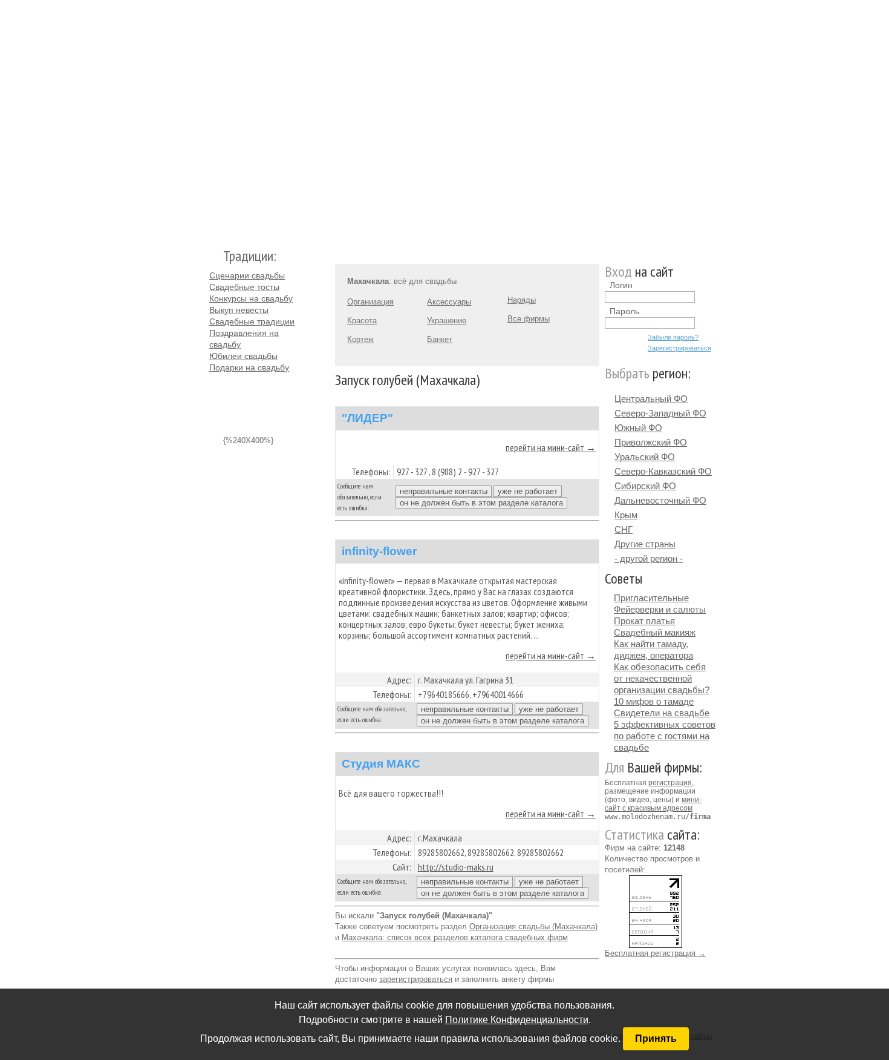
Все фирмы (528, 318)
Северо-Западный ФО (660, 413)
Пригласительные (651, 598)
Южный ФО (638, 428)
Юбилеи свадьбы (243, 356)
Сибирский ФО (645, 486)
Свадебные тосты (244, 287)
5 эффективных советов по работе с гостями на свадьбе (664, 735)
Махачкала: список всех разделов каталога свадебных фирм (455, 937)
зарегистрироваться (415, 979)
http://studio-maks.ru (455, 867)
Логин (621, 285)
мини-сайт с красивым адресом (653, 803)
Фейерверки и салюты (660, 609)
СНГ (623, 529)
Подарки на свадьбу (249, 367)
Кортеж (360, 339)
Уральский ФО (644, 457)
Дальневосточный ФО (660, 500)
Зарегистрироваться (679, 348)
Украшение (446, 320)
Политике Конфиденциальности (516, 1020)
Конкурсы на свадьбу (251, 298)
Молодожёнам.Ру (214, 118)
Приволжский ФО (650, 442)
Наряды (521, 300)
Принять (656, 1038)
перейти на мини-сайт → (551, 447)
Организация (370, 301)
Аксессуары (449, 301)
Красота (362, 320)
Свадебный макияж (654, 632)
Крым (625, 515)
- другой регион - (648, 558)
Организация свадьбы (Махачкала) (533, 926)
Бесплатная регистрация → (655, 953)
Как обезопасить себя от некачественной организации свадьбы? (661, 678)
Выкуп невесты (239, 310)
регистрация (670, 783)
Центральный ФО (651, 398)
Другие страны (645, 544)
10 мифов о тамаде (654, 701)
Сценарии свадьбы (247, 275)
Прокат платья (644, 621)
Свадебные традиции (252, 321)
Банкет (439, 339)
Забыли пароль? (673, 337)
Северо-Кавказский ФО (663, 471)
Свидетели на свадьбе (661, 713)
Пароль (624, 311)
